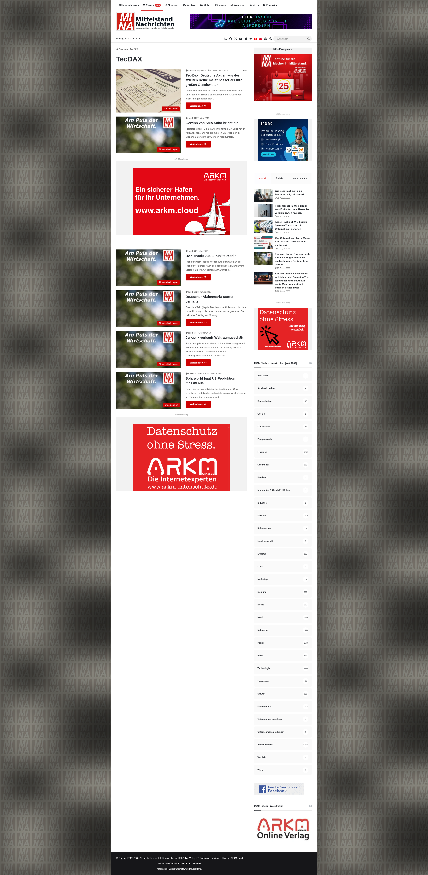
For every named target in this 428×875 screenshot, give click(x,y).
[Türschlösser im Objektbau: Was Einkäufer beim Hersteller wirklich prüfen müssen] (263, 210)
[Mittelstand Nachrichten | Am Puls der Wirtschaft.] (145, 22)
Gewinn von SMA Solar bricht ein (212, 123)
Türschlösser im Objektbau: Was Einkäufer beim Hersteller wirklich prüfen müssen (292, 209)
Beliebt (279, 178)
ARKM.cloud (236, 858)
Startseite (123, 49)
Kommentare (300, 178)
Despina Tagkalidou (197, 70)
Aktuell (262, 178)
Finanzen (172, 5)
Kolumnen (239, 5)
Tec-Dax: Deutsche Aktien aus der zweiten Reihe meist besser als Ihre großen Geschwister (214, 80)
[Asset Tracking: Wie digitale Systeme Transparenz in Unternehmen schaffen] (263, 226)
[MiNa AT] (260, 38)
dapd (190, 118)
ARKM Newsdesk (196, 374)
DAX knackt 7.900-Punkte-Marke (211, 256)
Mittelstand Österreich (168, 863)
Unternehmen (129, 5)
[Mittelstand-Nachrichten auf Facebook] (279, 794)
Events (152, 5)
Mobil (206, 5)
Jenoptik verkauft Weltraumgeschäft (214, 337)
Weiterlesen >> (198, 105)
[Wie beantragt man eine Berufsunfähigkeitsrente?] (263, 195)
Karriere (190, 5)
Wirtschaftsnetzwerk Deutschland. (185, 869)
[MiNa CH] (255, 38)
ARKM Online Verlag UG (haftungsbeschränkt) (197, 858)
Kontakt (270, 5)
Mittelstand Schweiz (191, 863)
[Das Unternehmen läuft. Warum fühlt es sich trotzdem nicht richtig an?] (263, 242)
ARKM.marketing (181, 159)
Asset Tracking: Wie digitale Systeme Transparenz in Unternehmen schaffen (291, 225)
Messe (222, 5)
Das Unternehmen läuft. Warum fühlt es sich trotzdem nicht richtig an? (292, 241)
